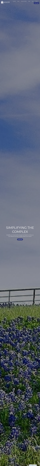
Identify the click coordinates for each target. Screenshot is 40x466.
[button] (14, 1)
